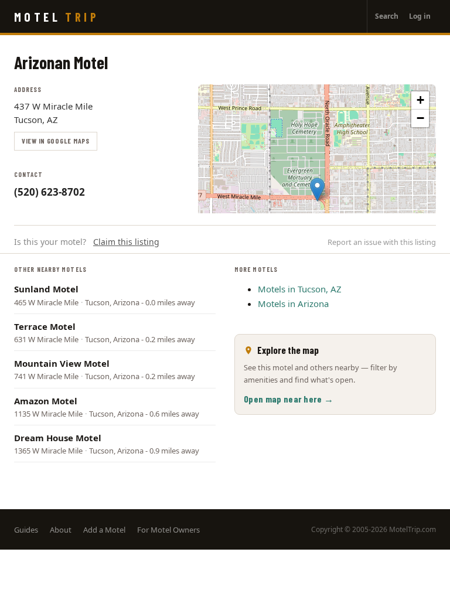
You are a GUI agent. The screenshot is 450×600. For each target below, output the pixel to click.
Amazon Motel (45, 401)
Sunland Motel (46, 289)
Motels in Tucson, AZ (300, 289)
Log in (420, 16)
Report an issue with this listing (382, 242)
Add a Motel (104, 529)
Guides (26, 529)
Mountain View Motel (62, 363)
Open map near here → (288, 398)
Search (386, 16)
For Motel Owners (168, 529)
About (60, 529)
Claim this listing (126, 241)
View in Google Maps (56, 141)
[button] (317, 190)
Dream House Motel (57, 438)
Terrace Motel (45, 326)
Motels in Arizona (293, 303)
